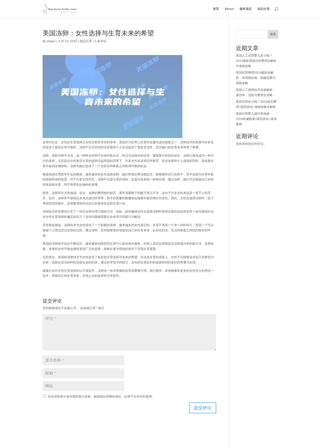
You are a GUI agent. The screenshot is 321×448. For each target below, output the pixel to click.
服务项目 (246, 8)
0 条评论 (100, 41)
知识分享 (263, 8)
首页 (216, 8)
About (229, 8)
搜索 (273, 34)
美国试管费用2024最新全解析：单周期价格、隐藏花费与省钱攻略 (256, 78)
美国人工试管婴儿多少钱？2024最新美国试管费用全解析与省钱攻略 (256, 61)
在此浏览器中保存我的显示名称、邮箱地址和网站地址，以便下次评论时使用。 (101, 396)
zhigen (51, 41)
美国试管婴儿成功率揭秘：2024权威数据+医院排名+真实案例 (256, 119)
